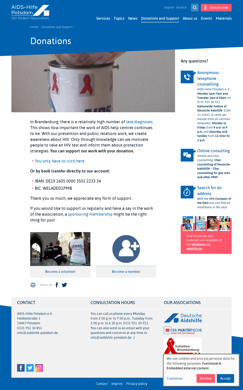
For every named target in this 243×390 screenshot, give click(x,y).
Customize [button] (174, 378)
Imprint (116, 383)
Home (34, 27)
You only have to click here (59, 161)
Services (103, 18)
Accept (225, 378)
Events (206, 18)
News (132, 18)
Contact (102, 383)
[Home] (30, 12)
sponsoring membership (90, 214)
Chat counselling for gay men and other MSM (213, 172)
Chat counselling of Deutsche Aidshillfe (213, 164)
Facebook (57, 285)
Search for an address (209, 191)
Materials (224, 18)
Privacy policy (136, 383)
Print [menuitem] (33, 285)
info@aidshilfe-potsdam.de (37, 333)
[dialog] (201, 370)
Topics (119, 18)
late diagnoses (139, 122)
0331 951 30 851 (29, 328)
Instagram (39, 368)
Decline (206, 378)
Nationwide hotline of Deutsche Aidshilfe (211, 108)
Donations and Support (160, 18)
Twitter (64, 285)
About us (190, 18)
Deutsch (181, 7)
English (169, 7)
